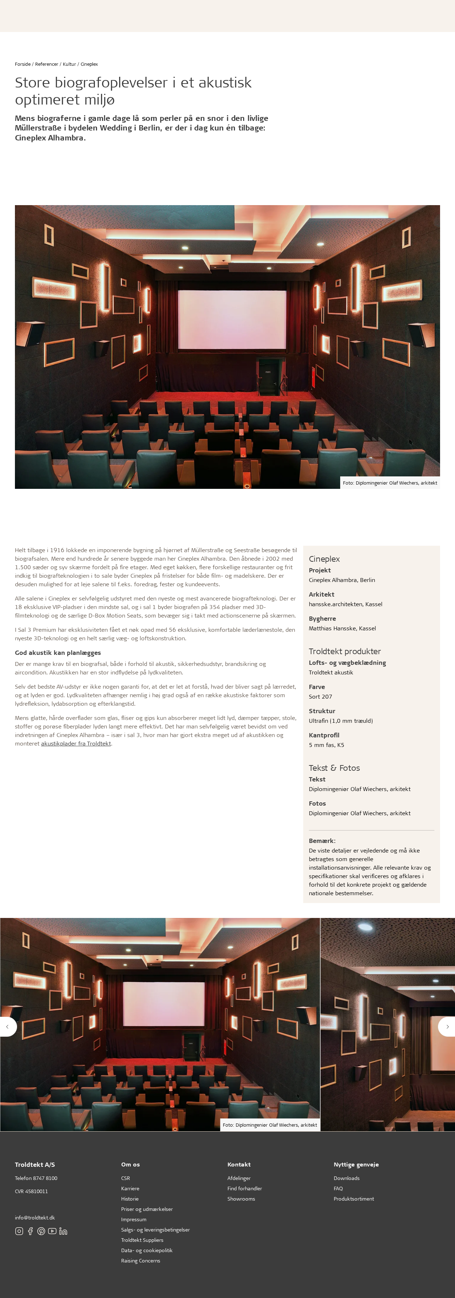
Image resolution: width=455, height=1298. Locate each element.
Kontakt (239, 1164)
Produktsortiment (354, 1198)
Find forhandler (245, 1188)
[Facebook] (30, 1231)
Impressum (133, 1219)
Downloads (347, 1178)
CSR (125, 1178)
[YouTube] (52, 1231)
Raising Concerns (140, 1260)
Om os (130, 1164)
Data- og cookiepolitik (147, 1250)
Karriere (130, 1188)
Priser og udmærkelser (147, 1209)
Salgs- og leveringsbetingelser (155, 1229)
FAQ (338, 1188)
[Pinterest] (41, 1231)
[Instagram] (19, 1231)
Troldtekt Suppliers (142, 1239)
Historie (130, 1198)
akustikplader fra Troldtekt (76, 743)
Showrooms (241, 1198)
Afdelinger (239, 1178)
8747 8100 (45, 1178)
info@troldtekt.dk (35, 1217)
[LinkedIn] (63, 1231)
